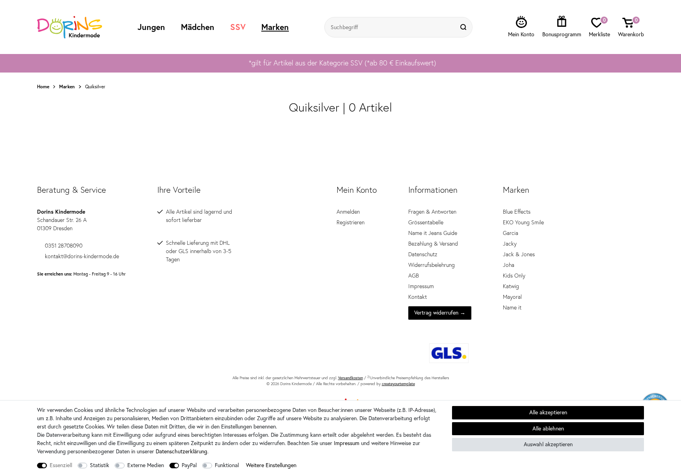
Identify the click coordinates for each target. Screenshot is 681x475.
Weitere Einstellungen (271, 465)
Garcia (510, 233)
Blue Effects (516, 211)
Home (43, 86)
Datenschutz (422, 254)
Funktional (227, 465)
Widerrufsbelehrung (431, 264)
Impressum (421, 286)
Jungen (151, 26)
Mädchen (197, 26)
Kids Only (514, 275)
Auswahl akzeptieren (548, 444)
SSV (238, 26)
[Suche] (464, 27)
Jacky (510, 243)
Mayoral (512, 296)
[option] (340, 63)
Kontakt (417, 296)
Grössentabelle (425, 222)
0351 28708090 (63, 245)
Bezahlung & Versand (433, 243)
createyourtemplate (398, 383)
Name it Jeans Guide (432, 233)
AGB (413, 275)
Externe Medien (145, 465)
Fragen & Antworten (432, 211)
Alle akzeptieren (548, 412)
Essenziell (61, 465)
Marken (275, 26)
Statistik (99, 465)
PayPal (189, 465)
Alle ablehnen (548, 428)
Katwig (511, 286)
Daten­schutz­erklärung (181, 451)
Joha (508, 264)
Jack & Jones (519, 254)
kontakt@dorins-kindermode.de (82, 256)
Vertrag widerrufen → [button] (439, 312)
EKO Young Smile (523, 222)
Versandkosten (350, 377)
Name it (512, 307)
